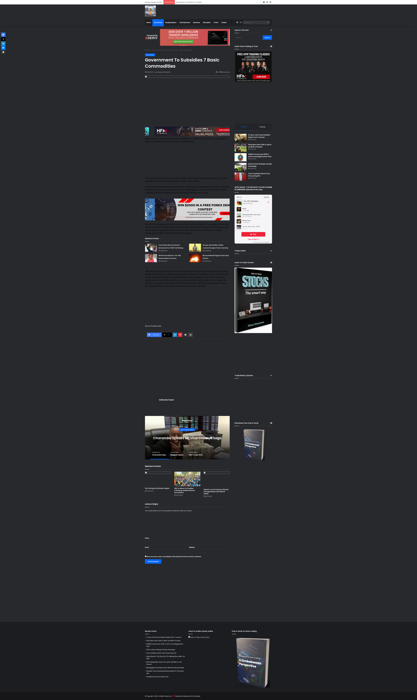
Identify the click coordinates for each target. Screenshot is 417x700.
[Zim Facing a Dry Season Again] (158, 479)
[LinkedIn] (175, 335)
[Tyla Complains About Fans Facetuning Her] (241, 177)
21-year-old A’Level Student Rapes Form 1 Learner (259, 136)
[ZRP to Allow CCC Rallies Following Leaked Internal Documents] (187, 479)
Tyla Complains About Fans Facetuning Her (259, 175)
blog (187, 428)
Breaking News (170, 22)
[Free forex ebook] (187, 37)
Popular (263, 127)
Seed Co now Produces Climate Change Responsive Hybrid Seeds (216, 491)
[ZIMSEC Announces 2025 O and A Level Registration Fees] (241, 157)
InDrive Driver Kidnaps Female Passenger (160, 649)
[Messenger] (3, 48)
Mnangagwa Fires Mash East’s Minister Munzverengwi (165, 667)
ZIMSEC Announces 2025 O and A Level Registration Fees (259, 155)
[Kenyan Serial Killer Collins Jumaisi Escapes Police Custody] (195, 248)
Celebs (224, 22)
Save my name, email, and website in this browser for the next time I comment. (174, 556)
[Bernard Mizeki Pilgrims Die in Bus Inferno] (195, 258)
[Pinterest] (180, 335)
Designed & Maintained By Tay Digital (187, 696)
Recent (244, 127)
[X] (3, 39)
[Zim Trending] (150, 11)
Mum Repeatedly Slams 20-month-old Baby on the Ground (196, 2)
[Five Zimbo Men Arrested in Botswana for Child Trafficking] (151, 248)
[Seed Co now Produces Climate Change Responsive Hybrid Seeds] (217, 479)
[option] (187, 437)
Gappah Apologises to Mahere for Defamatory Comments (187, 438)
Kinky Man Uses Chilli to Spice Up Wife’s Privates (259, 145)
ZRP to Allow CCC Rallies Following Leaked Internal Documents (184, 490)
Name (147, 538)
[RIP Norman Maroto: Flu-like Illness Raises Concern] (151, 258)
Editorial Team (166, 399)
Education (207, 22)
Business (196, 22)
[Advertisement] (230, 11)
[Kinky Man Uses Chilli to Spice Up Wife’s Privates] (241, 147)
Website (192, 547)
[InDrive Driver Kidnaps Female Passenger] (241, 167)
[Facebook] (3, 35)
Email (147, 547)
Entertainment (185, 22)
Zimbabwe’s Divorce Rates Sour (157, 677)
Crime (216, 22)
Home (148, 22)
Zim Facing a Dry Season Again (157, 488)
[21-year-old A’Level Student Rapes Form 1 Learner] (241, 138)
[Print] (190, 335)
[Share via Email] (185, 335)
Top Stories (158, 22)
